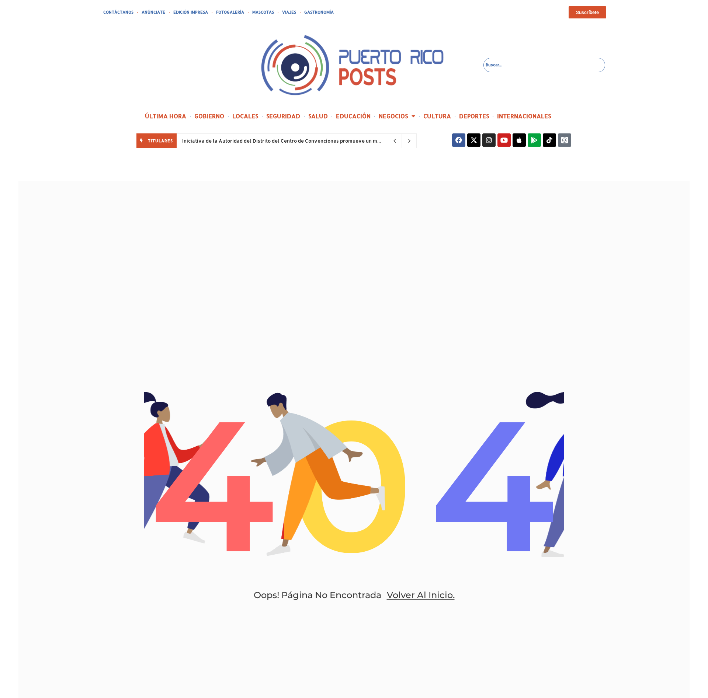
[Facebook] (458, 140)
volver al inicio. (421, 595)
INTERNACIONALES (524, 116)
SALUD (318, 116)
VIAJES (289, 12)
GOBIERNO (209, 116)
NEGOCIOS (393, 116)
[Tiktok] (549, 140)
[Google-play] (534, 140)
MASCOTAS (263, 12)
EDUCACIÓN (353, 116)
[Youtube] (504, 140)
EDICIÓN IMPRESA (190, 12)
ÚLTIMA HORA (165, 116)
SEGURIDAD (283, 116)
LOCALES (245, 116)
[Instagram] (489, 140)
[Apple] (519, 140)
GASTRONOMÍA (319, 12)
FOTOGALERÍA (230, 12)
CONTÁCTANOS (118, 12)
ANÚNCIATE (153, 12)
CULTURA (437, 116)
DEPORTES (474, 116)
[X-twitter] (473, 140)
